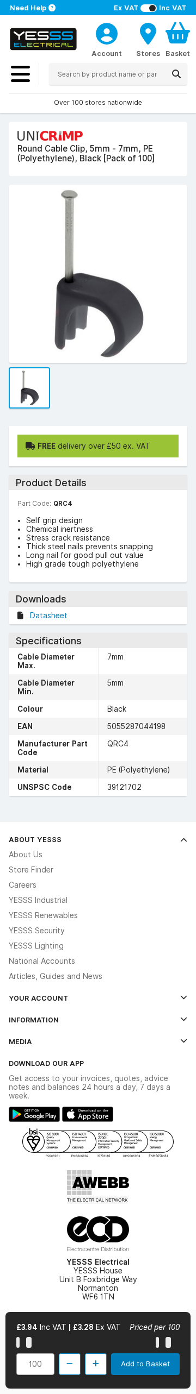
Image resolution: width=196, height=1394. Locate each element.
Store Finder (31, 869)
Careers (22, 885)
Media (20, 1041)
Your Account (38, 998)
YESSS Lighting (36, 945)
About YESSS (35, 839)
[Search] (176, 74)
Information (34, 1019)
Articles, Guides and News (55, 976)
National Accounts (42, 961)
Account (106, 53)
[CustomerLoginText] (106, 32)
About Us (25, 854)
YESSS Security (37, 930)
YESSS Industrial (38, 900)
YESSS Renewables (43, 915)
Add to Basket (145, 1363)
